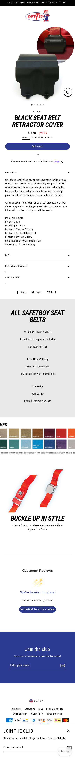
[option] (37, 63)
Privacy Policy (37, 714)
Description (11, 172)
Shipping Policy (20, 714)
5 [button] (43, 105)
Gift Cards (16, 709)
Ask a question (12, 277)
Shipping (26, 137)
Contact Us (30, 709)
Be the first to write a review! (37, 609)
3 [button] (38, 105)
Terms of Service (54, 714)
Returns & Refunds (54, 709)
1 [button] (32, 105)
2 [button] (35, 105)
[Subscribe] (62, 665)
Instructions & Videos (16, 266)
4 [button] (41, 105)
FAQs (7, 255)
